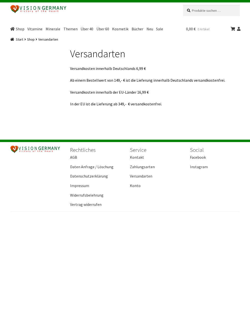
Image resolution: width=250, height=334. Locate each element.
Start (19, 39)
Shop (20, 28)
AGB (73, 157)
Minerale (53, 28)
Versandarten (141, 176)
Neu (149, 28)
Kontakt (137, 157)
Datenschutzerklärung (89, 176)
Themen (70, 28)
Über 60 (102, 28)
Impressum (79, 185)
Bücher (137, 28)
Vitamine (34, 28)
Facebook (198, 157)
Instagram (199, 166)
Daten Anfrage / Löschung (92, 166)
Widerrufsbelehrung (87, 195)
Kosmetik (120, 28)
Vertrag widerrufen (86, 204)
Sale (159, 28)
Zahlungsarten (142, 166)
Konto (135, 185)
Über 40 (87, 28)
